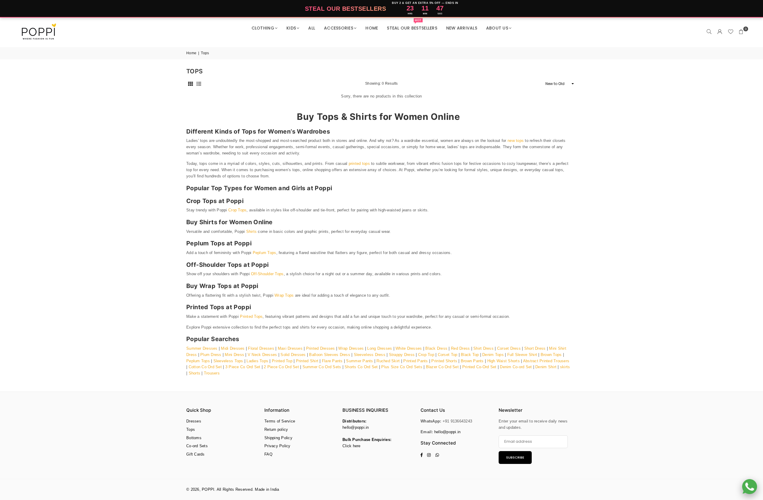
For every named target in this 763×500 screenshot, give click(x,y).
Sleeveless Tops (228, 361)
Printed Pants (415, 361)
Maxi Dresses (290, 348)
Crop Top (426, 354)
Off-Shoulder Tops (267, 274)
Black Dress (436, 348)
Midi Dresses (232, 348)
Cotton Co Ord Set (205, 367)
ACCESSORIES (338, 28)
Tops (190, 429)
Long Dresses (379, 348)
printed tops (359, 163)
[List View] (199, 83)
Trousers (212, 373)
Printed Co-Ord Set (479, 367)
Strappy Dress (402, 354)
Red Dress (460, 348)
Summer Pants (359, 361)
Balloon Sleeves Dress (329, 354)
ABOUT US (497, 28)
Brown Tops (551, 354)
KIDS (291, 28)
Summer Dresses (202, 348)
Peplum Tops (264, 252)
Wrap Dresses (351, 348)
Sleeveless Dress (369, 354)
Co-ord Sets (197, 446)
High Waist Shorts (503, 361)
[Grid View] (190, 83)
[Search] (709, 32)
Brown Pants (472, 361)
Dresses (193, 421)
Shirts (251, 231)
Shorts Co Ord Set (361, 367)
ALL (311, 28)
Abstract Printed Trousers (546, 361)
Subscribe (515, 457)
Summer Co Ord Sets (322, 367)
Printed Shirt (307, 361)
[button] (741, 32)
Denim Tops (493, 354)
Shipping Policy (278, 438)
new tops (516, 140)
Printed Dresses (320, 348)
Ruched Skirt (388, 361)
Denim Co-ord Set (516, 367)
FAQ (268, 454)
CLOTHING (263, 28)
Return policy (276, 429)
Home (191, 53)
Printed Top (282, 361)
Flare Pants (332, 361)
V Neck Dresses (262, 354)
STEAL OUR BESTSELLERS (412, 25)
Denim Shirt (546, 367)
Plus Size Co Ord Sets (401, 367)
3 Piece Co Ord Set (242, 367)
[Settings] (719, 32)
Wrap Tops (284, 295)
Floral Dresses (261, 348)
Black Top (470, 354)
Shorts (195, 373)
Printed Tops (251, 316)
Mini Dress (234, 354)
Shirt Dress (483, 348)
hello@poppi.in (355, 427)
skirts (565, 367)
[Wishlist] (730, 32)
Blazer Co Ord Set (442, 367)
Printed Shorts (444, 361)
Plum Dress (210, 354)
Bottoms (193, 438)
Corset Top (448, 354)
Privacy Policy (277, 446)
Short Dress (535, 348)
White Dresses (409, 348)
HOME (371, 28)
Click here (351, 446)
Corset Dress (509, 348)
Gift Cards (195, 454)
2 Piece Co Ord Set (281, 367)
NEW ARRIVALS (461, 28)
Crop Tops (237, 210)
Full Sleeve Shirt (522, 354)
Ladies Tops (257, 361)
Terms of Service (279, 421)
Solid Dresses (292, 354)
